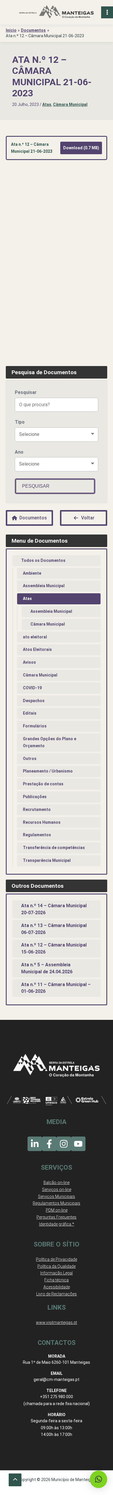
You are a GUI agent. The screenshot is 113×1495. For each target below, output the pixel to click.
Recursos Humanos (42, 822)
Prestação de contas (43, 784)
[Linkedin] (35, 1144)
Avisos (29, 662)
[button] (98, 1479)
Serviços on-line (56, 1189)
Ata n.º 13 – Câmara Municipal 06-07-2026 (54, 929)
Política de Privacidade (56, 1259)
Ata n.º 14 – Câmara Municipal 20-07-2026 (54, 909)
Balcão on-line (56, 1182)
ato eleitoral (35, 637)
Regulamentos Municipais (56, 1203)
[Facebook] (49, 1144)
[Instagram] (64, 1144)
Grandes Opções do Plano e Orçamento (49, 742)
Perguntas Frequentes (56, 1217)
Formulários (35, 726)
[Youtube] (78, 1144)
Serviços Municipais (56, 1196)
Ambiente (32, 573)
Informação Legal (56, 1273)
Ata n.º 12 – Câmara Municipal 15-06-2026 (54, 948)
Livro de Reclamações (56, 1294)
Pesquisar (26, 392)
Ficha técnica (56, 1280)
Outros (30, 758)
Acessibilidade (56, 1287)
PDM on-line (57, 1210)
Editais (30, 713)
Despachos (34, 700)
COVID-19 (32, 688)
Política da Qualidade (56, 1266)
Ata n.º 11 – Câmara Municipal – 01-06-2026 (56, 988)
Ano (19, 452)
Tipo (20, 422)
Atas (46, 104)
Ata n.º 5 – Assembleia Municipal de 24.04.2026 (46, 968)
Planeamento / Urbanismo (48, 771)
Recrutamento (37, 809)
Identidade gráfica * (56, 1224)
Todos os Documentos (43, 560)
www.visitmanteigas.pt (56, 1322)
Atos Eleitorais (37, 649)
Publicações (35, 796)
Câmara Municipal (70, 104)
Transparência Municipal (47, 860)
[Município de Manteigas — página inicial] (56, 12)
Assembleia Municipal (44, 585)
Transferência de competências (54, 847)
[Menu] (107, 12)
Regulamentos (37, 834)
